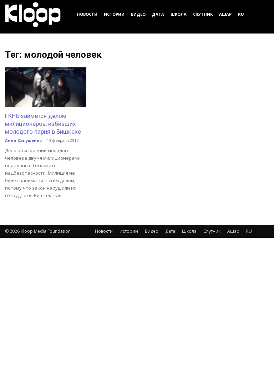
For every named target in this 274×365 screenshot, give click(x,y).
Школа (179, 14)
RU (241, 14)
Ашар (225, 14)
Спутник (203, 14)
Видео (138, 14)
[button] (260, 14)
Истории (114, 14)
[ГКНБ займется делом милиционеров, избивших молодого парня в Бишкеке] (45, 87)
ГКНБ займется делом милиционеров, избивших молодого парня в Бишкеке (43, 123)
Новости (87, 14)
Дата (158, 14)
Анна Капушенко (23, 140)
